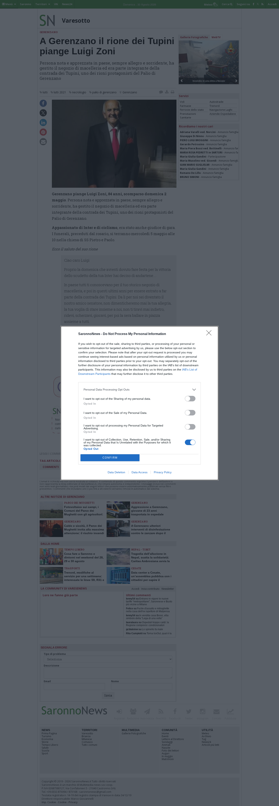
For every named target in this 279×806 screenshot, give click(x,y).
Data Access (139, 472)
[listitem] (139, 389)
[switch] (190, 398)
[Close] (210, 334)
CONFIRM (110, 457)
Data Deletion (116, 472)
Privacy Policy (163, 472)
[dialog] (139, 403)
